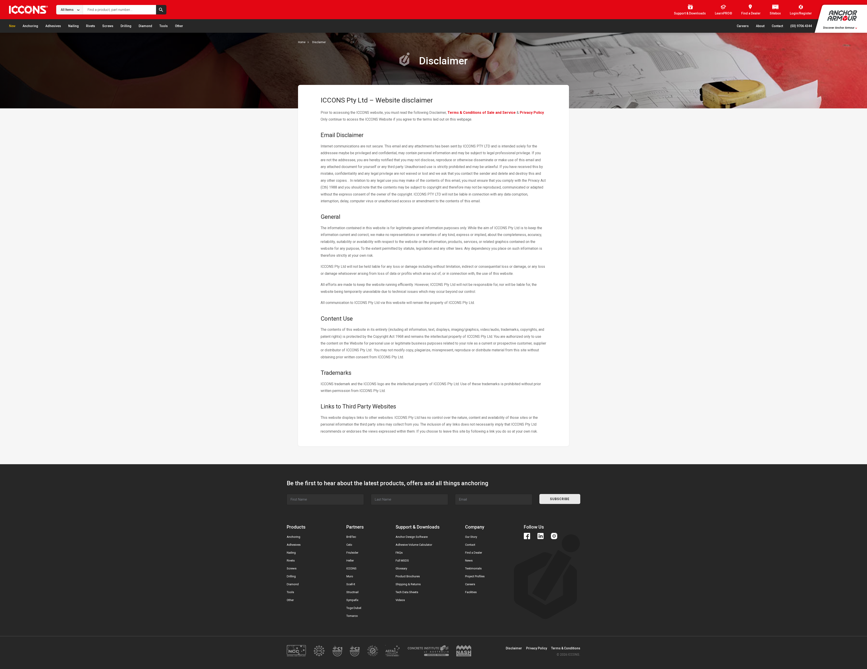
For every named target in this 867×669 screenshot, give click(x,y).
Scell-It (350, 584)
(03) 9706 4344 (801, 26)
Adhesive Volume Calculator (414, 544)
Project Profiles (475, 576)
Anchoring (30, 26)
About (760, 26)
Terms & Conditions (565, 648)
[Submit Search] (161, 9)
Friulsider (352, 552)
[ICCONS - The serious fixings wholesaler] (28, 9)
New (12, 26)
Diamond (145, 26)
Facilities (471, 592)
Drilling (126, 26)
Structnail (352, 592)
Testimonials (473, 568)
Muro (349, 576)
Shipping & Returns (408, 584)
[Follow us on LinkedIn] (540, 536)
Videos (400, 600)
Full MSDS (402, 560)
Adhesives (53, 26)
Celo (349, 544)
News (469, 560)
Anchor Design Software (412, 536)
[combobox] (69, 9)
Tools (163, 26)
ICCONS (351, 568)
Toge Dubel (353, 608)
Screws (107, 26)
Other (179, 26)
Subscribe (559, 499)
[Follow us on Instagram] (554, 536)
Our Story (471, 536)
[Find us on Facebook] (527, 536)
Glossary (401, 568)
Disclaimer (319, 42)
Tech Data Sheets (407, 592)
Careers (743, 26)
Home (301, 42)
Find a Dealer (473, 552)
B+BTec (351, 536)
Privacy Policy (532, 112)
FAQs (399, 552)
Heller (350, 560)
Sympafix (352, 600)
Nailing (73, 26)
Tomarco (352, 616)
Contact (777, 26)
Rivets (90, 26)
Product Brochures (408, 576)
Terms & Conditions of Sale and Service (481, 112)
